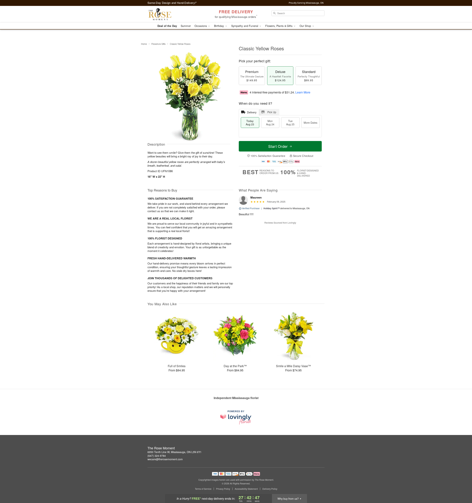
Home (144, 43)
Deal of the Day (167, 26)
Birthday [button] (219, 26)
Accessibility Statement (246, 489)
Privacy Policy (223, 489)
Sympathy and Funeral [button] (245, 26)
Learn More (302, 92)
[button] (462, 487)
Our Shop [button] (306, 26)
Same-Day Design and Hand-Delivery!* (172, 3)
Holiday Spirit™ (271, 208)
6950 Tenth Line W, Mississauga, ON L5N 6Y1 (175, 452)
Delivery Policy (269, 489)
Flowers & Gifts (158, 43)
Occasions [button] (201, 26)
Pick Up (271, 112)
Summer (186, 26)
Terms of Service (203, 489)
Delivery (251, 112)
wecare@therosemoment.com (165, 459)
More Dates (310, 122)
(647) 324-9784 (157, 455)
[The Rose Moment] (174, 14)
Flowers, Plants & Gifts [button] (279, 26)
